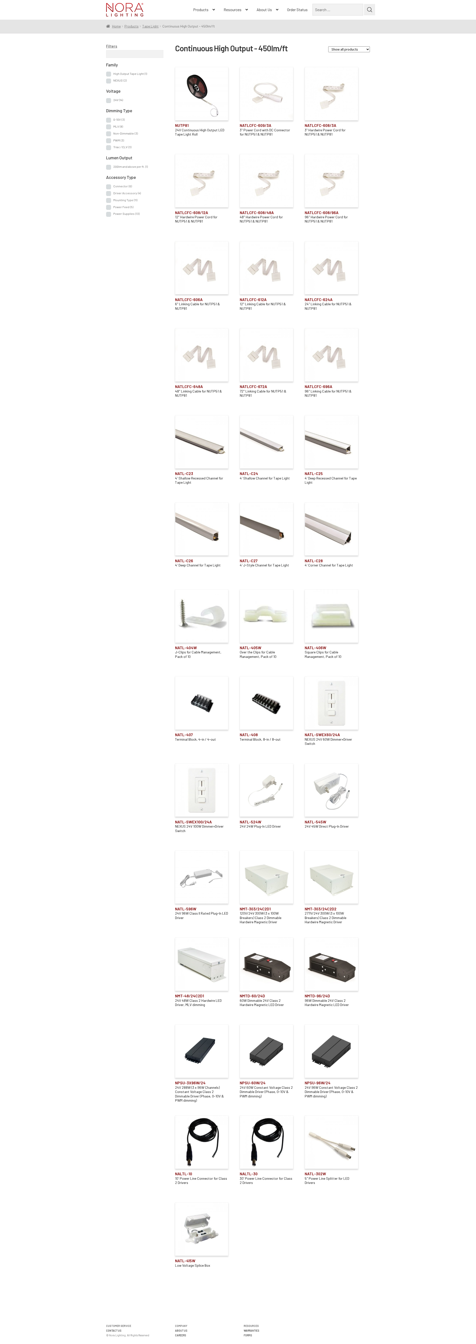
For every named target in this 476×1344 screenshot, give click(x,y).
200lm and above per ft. (130, 166)
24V (118, 100)
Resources (232, 9)
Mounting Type (125, 200)
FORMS (248, 1335)
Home (116, 26)
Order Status (297, 9)
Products (200, 9)
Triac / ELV (122, 147)
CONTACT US (113, 1330)
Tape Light (150, 26)
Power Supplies (126, 213)
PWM (118, 140)
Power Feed (123, 207)
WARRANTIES (251, 1330)
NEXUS (120, 80)
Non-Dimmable (125, 133)
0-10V (119, 119)
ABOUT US (181, 1330)
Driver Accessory (127, 193)
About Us (264, 9)
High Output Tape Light (130, 73)
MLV (118, 126)
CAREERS (180, 1335)
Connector (122, 186)
